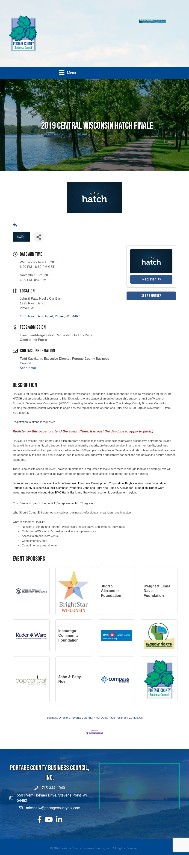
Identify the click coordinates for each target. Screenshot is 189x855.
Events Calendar (82, 691)
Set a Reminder (151, 269)
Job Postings (118, 691)
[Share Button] (38, 211)
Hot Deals (102, 691)
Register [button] (149, 253)
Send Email (28, 342)
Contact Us (136, 691)
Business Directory (58, 691)
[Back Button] (15, 199)
